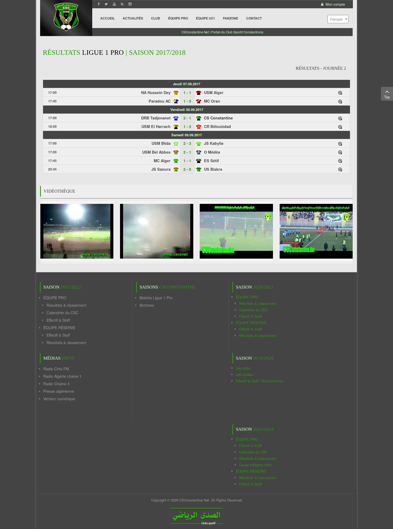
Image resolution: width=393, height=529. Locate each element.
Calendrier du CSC (62, 312)
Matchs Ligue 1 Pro (156, 297)
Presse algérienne (58, 391)
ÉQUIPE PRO (54, 297)
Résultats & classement (66, 305)
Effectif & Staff (58, 320)
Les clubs (243, 368)
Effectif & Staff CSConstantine (259, 380)
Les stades (244, 374)
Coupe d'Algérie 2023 (255, 464)
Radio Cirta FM (56, 368)
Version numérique (59, 398)
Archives (147, 305)
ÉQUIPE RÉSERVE (59, 327)
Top (387, 96)
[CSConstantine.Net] (66, 16)
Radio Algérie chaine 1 (62, 376)
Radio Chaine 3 (56, 383)
